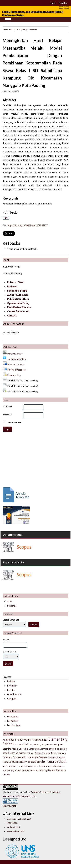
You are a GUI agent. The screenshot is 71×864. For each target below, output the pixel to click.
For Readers (12, 716)
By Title (11, 690)
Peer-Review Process (19, 307)
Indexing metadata (16, 359)
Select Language (11, 619)
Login (52, 2)
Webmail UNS (13, 827)
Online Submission (18, 311)
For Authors (12, 721)
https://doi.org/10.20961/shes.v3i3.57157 (28, 225)
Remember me (14, 422)
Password (7, 414)
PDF (6, 217)
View (9, 601)
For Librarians (13, 725)
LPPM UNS (12, 823)
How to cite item (15, 364)
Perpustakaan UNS (15, 831)
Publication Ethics (18, 299)
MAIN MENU (8, 19)
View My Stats (9, 805)
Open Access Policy (18, 303)
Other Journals (14, 694)
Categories (12, 698)
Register (63, 2)
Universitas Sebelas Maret (19, 819)
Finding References (16, 369)
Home (5, 29)
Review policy (14, 375)
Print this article (15, 353)
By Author (12, 685)
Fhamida (33, 29)
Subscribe (12, 605)
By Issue (11, 681)
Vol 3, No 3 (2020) (18, 29)
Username (7, 406)
